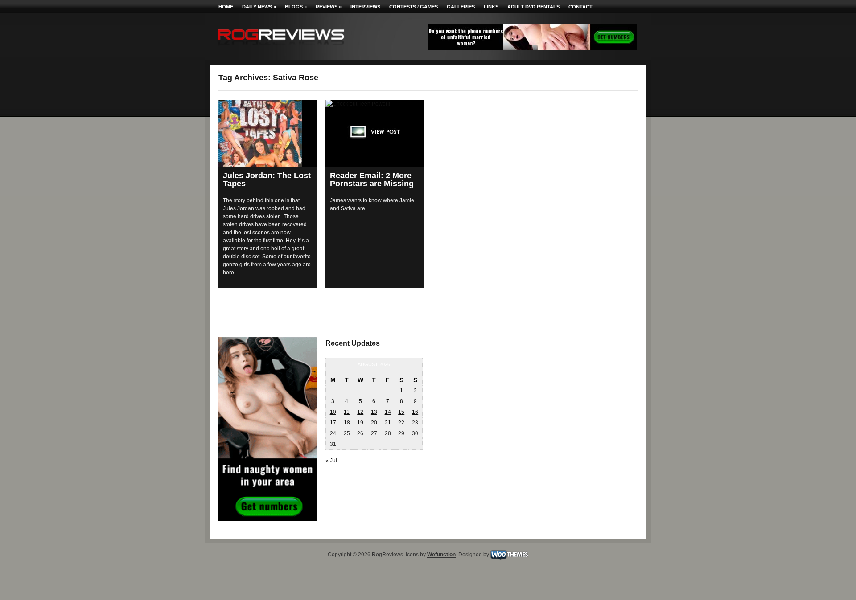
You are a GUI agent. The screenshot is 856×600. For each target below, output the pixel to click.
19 (360, 423)
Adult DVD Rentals (533, 6)
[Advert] (532, 48)
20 (374, 423)
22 (401, 423)
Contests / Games (413, 6)
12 (360, 412)
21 (388, 423)
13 (374, 412)
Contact (580, 6)
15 (401, 412)
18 (347, 423)
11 (347, 412)
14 (388, 412)
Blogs (296, 6)
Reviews (329, 6)
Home (225, 6)
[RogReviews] (281, 47)
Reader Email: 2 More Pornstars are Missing (372, 179)
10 (333, 412)
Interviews (365, 6)
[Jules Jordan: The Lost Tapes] (267, 133)
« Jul (331, 460)
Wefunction (441, 555)
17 (333, 423)
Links (491, 6)
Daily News (259, 6)
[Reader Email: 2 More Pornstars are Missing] (374, 133)
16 (415, 412)
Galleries (461, 6)
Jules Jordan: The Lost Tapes (267, 179)
